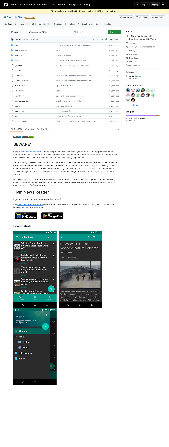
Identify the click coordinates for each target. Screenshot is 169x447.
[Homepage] (6, 4)
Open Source (58, 4)
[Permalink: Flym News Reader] (11, 192)
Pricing (87, 4)
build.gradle (19, 91)
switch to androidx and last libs (68, 101)
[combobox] (91, 32)
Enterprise (74, 4)
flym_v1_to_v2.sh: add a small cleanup (71, 60)
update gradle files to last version (69, 116)
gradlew (18, 106)
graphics (18, 55)
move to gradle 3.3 (64, 111)
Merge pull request (63, 45)
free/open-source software (30, 204)
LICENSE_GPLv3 (21, 81)
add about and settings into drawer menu (73, 65)
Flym (20, 17)
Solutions (28, 4)
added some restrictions (32, 151)
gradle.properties (22, 101)
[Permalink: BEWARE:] (11, 144)
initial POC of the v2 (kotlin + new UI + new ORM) (76, 121)
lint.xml (17, 116)
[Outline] (118, 129)
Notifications (127, 17)
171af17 (91, 39)
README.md (20, 86)
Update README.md (30, 39)
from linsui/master (83, 45)
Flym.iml (18, 70)
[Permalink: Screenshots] (11, 226)
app (16, 45)
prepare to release (63, 55)
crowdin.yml (19, 96)
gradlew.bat (19, 111)
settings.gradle (21, 121)
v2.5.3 (58, 50)
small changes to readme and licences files (73, 76)
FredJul (11, 17)
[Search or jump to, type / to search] (137, 4)
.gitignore (18, 65)
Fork (143, 17)
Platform (15, 4)
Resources (42, 4)
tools (16, 60)
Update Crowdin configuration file (69, 96)
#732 (74, 45)
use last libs (60, 91)
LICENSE (18, 76)
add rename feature (64, 106)
